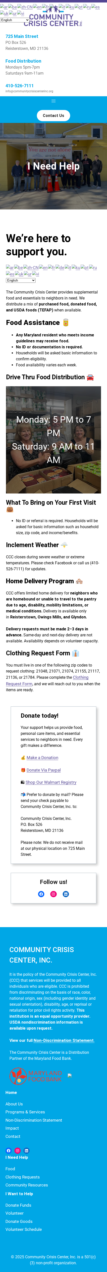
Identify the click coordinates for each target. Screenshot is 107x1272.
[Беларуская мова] (18, 267)
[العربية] (10, 267)
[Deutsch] (60, 267)
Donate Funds (18, 1205)
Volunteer (14, 1213)
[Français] (51, 267)
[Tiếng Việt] (36, 273)
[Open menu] (53, 101)
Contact (12, 1136)
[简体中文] (31, 267)
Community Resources (26, 1184)
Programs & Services (25, 1111)
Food (10, 1168)
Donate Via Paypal (44, 770)
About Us (14, 1103)
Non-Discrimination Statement (33, 1120)
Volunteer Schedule (23, 1229)
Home (11, 1092)
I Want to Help (19, 1193)
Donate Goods (19, 1221)
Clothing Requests (22, 1176)
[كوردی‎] (76, 267)
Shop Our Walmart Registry (51, 782)
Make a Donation (42, 757)
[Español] (10, 273)
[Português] (85, 267)
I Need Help (16, 1157)
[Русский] (93, 267)
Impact (12, 1128)
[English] (43, 267)
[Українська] (19, 273)
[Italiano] (68, 267)
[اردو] (28, 273)
